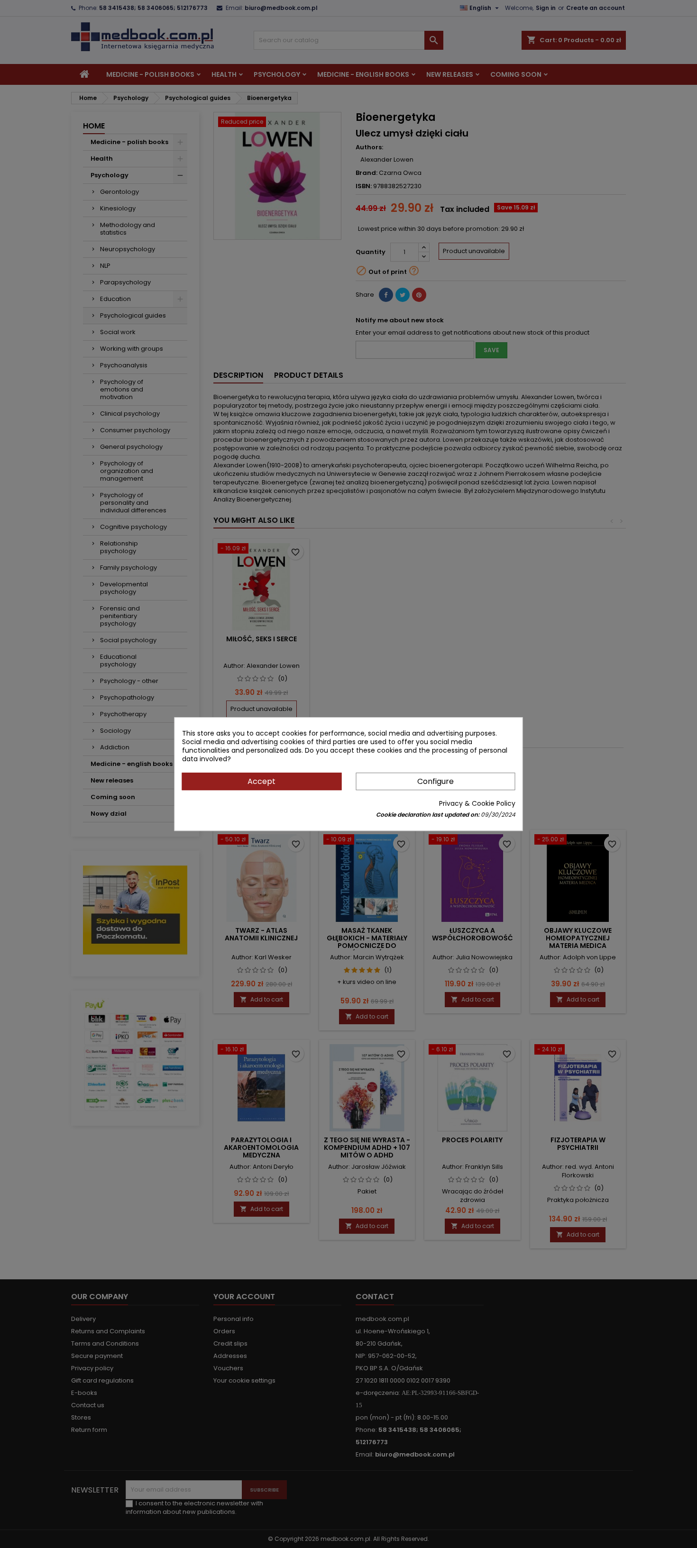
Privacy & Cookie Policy (477, 803)
